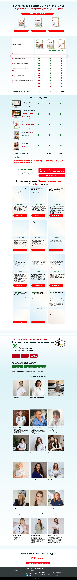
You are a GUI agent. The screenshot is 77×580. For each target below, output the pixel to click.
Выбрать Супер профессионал (60, 170)
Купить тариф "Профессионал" (38, 30)
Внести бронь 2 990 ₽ (51, 175)
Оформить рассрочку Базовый (18, 366)
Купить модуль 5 (38, 250)
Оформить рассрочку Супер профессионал (41, 366)
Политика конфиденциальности (57, 572)
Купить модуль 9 (56, 285)
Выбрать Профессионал (52, 170)
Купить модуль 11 (38, 322)
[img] (27, 575)
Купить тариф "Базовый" (21, 30)
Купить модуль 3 (56, 215)
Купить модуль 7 (20, 285)
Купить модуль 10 (20, 322)
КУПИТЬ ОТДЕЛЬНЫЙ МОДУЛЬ (37, 14)
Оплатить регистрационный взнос (38, 563)
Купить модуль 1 (20, 215)
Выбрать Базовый (42, 170)
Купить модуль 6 (56, 250)
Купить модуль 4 (20, 250)
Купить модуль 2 (38, 215)
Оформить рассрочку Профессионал (29, 366)
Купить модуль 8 (38, 285)
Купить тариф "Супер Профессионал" (56, 30)
